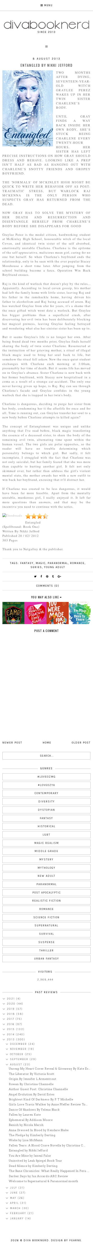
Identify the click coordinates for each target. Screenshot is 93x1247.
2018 (11, 1014)
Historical (47, 826)
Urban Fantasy (46, 958)
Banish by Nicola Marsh (26, 1125)
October (17, 1054)
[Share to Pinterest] (47, 576)
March (16, 1208)
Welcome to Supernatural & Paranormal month (43, 1181)
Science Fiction (46, 917)
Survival (46, 933)
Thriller (46, 950)
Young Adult (54, 567)
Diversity (46, 801)
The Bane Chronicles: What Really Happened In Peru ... (49, 1171)
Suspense (46, 942)
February (18, 1213)
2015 (11, 1029)
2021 (11, 998)
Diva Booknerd (36, 1240)
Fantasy (27, 563)
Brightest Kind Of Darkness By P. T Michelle (41, 1099)
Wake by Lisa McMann (26, 1140)
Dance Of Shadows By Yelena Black (34, 1109)
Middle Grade (46, 851)
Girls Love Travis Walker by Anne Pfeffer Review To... (48, 1104)
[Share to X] (35, 576)
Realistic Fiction (46, 900)
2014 (11, 1034)
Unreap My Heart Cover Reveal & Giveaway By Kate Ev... (49, 1068)
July (14, 1187)
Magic (41, 563)
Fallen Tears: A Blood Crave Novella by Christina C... (47, 1145)
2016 (11, 1024)
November (19, 1049)
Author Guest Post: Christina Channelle (38, 1089)
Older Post (81, 742)
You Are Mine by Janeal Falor (30, 1155)
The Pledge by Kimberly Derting (32, 1135)
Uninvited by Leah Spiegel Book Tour (35, 1160)
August (16, 1064)
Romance (77, 563)
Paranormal (58, 563)
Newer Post (12, 742)
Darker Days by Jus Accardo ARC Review (38, 1176)
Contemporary (47, 793)
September (20, 1059)
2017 (11, 1019)
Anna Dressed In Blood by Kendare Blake (39, 1130)
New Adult (46, 876)
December (19, 1044)
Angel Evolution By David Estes (32, 1094)
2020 (12, 1003)
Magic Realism (46, 843)
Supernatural (46, 925)
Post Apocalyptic (46, 892)
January (17, 1218)
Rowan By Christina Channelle (31, 1084)
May (14, 1198)
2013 (11, 1039)
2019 (11, 1009)
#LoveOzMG (46, 776)
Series (36, 567)
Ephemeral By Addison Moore (31, 1120)
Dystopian (46, 809)
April (15, 1203)
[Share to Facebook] (41, 576)
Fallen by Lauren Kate (25, 1114)
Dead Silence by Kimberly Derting (33, 1166)
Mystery (46, 859)
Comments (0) (47, 585)
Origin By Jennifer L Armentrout (32, 1079)
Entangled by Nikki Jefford (28, 1150)
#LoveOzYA (46, 785)
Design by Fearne (66, 1240)
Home (47, 742)
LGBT (46, 834)
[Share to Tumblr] (53, 576)
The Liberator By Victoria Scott (31, 1074)
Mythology (47, 867)
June (14, 1192)
